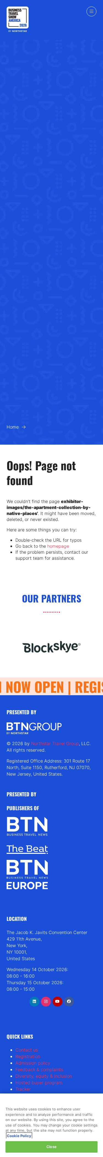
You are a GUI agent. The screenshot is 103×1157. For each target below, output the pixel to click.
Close (51, 1146)
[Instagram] (46, 1002)
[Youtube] (57, 1002)
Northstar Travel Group (55, 743)
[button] (91, 11)
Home (13, 427)
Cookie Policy (19, 1135)
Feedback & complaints (39, 1069)
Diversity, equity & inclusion (43, 1076)
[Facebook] (69, 1002)
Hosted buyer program (38, 1083)
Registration (27, 1056)
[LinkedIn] (34, 1002)
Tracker (23, 1089)
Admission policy (32, 1063)
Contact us (26, 1050)
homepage (58, 546)
